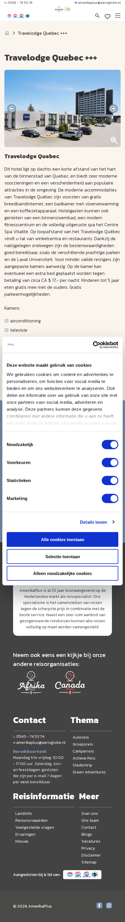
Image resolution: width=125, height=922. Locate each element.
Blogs (86, 834)
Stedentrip (82, 765)
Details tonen (93, 521)
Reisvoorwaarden (31, 820)
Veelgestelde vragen (34, 827)
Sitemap (89, 862)
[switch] (110, 462)
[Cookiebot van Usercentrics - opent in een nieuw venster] (92, 344)
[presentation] (11, 108)
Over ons (89, 813)
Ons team (90, 820)
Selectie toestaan (62, 556)
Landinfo (23, 813)
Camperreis (83, 751)
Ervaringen (25, 834)
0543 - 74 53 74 (20, 2)
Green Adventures (89, 772)
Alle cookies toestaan (62, 539)
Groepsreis (83, 744)
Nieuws (21, 841)
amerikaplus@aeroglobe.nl (99, 2)
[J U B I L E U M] (62, 14)
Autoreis (81, 737)
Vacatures (90, 841)
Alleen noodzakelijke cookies (62, 573)
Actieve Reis (84, 758)
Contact (88, 827)
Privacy (88, 848)
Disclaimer (91, 855)
